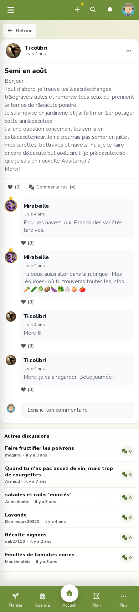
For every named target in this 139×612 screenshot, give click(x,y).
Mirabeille (36, 205)
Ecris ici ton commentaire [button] (57, 410)
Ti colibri (36, 48)
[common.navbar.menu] (11, 10)
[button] (77, 8)
